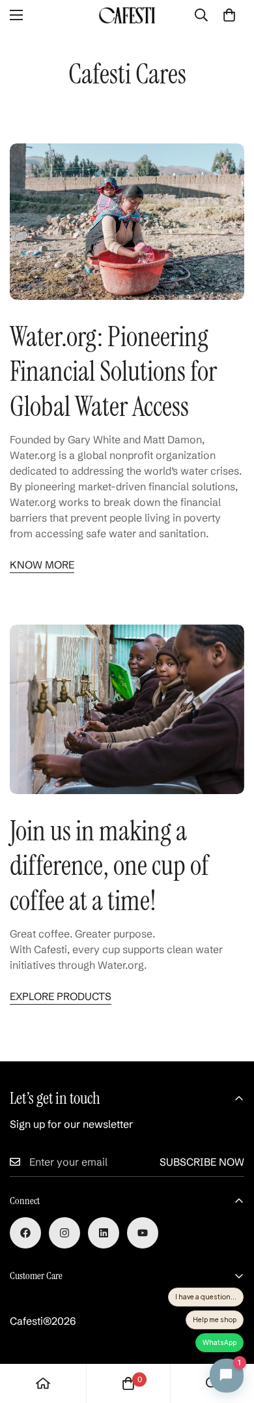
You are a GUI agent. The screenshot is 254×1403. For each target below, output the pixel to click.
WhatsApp (219, 1342)
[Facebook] (25, 1232)
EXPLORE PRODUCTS (60, 996)
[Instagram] (64, 1232)
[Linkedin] (103, 1232)
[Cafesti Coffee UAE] (127, 15)
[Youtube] (142, 1232)
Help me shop (214, 1319)
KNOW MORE (42, 564)
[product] (43, 1383)
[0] (229, 15)
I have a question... (205, 1297)
